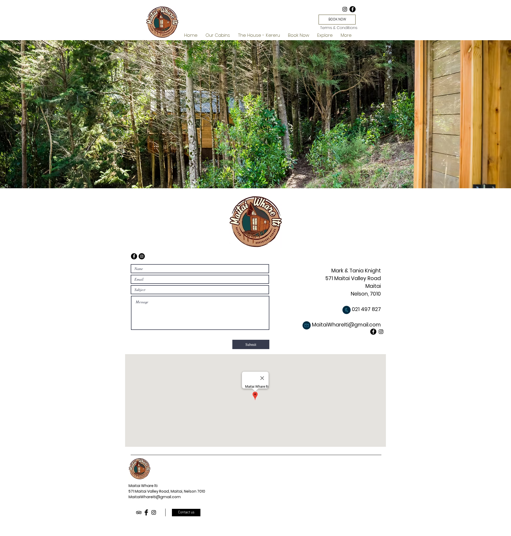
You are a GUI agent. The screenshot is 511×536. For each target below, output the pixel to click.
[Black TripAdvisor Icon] (139, 512)
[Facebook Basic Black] (146, 512)
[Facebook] (352, 9)
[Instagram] (345, 9)
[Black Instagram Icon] (154, 512)
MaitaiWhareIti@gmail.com (155, 497)
